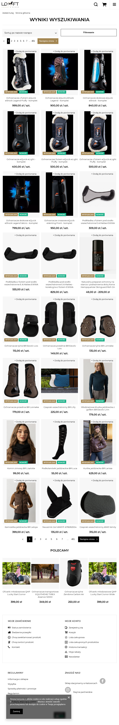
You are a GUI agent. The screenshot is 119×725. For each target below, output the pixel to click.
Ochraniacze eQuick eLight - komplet (21, 160)
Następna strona (46, 41)
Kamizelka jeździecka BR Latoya (21, 527)
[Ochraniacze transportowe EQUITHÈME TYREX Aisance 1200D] (45, 573)
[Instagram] (68, 690)
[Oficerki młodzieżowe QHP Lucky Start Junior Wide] (103, 573)
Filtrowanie (88, 32)
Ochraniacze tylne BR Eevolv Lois (21, 346)
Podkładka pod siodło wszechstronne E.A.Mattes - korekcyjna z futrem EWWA (59, 284)
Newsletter (74, 657)
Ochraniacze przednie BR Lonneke (21, 407)
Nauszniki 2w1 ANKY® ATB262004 (59, 527)
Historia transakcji (78, 647)
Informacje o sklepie (18, 679)
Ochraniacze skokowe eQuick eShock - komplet (98, 99)
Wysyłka (12, 684)
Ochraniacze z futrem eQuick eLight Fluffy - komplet (97, 160)
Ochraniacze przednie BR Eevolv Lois (59, 347)
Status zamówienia (21, 627)
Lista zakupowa (77, 637)
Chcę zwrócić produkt (23, 642)
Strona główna (22, 13)
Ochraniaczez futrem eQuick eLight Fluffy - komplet (59, 160)
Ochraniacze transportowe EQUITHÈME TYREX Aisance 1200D (45, 594)
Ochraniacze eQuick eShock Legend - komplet (59, 99)
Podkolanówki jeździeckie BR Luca (59, 468)
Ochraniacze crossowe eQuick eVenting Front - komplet (59, 221)
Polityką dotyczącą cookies (24, 702)
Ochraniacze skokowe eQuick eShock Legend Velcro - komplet (21, 221)
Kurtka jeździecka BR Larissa (97, 468)
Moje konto (73, 621)
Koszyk (72, 632)
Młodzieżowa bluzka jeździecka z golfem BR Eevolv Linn (98, 408)
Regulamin (13, 693)
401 (33, 41)
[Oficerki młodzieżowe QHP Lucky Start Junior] (16, 573)
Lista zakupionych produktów (84, 642)
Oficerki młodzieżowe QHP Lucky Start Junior (16, 592)
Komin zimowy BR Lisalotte (21, 468)
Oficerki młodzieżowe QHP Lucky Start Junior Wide (102, 592)
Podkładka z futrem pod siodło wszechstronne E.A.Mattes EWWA (98, 221)
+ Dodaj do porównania (25, 51)
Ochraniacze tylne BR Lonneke (97, 346)
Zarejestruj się (76, 627)
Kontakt (16, 647)
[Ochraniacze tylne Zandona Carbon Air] (74, 573)
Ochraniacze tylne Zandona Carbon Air (74, 592)
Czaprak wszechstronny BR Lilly (59, 407)
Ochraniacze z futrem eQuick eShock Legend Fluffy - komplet (21, 99)
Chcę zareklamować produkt (26, 637)
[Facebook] (103, 681)
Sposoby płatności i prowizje (22, 689)
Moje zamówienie (19, 621)
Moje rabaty (75, 652)
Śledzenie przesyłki (21, 632)
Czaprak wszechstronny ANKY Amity (98, 527)
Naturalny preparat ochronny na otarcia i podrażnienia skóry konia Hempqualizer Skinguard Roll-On (98, 284)
